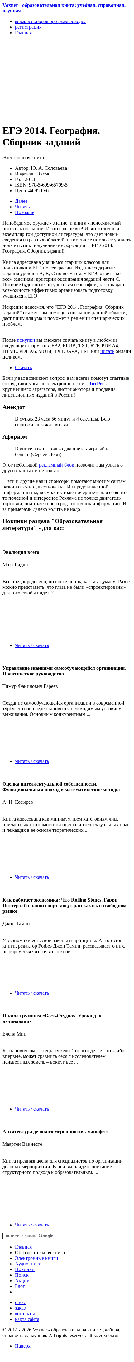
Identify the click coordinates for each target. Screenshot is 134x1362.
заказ (20, 1308)
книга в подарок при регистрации (50, 21)
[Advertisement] (47, 79)
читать (107, 351)
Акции (22, 1280)
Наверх (23, 1346)
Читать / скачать (32, 645)
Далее (21, 201)
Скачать (23, 367)
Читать (22, 206)
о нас (20, 1302)
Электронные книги (36, 1258)
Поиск (22, 1275)
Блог (20, 1286)
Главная (23, 1247)
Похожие (24, 212)
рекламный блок (56, 465)
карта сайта (27, 1319)
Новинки (25, 1269)
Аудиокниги (28, 1263)
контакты (25, 1313)
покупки (26, 340)
